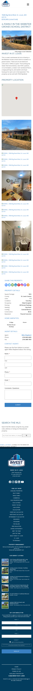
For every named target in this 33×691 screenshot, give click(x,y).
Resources (16, 519)
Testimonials (16, 540)
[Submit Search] (26, 435)
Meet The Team (16, 531)
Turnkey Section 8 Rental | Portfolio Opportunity (19, 568)
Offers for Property (16, 528)
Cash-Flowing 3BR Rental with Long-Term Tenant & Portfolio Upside (19, 560)
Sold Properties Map (16, 500)
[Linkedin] (15, 284)
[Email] (12, 284)
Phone (7, 372)
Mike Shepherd (26, 335)
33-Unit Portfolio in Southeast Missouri (19, 594)
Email (7, 380)
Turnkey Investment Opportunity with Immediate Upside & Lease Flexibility (19, 585)
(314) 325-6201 (16, 476)
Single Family (16, 495)
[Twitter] (9, 284)
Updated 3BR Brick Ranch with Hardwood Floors (17, 603)
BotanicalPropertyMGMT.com (16, 550)
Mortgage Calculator (16, 514)
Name (7, 354)
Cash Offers (16, 507)
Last (6, 368)
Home (2, 445)
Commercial (16, 498)
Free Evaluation (16, 526)
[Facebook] (6, 284)
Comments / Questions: (12, 388)
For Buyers (16, 521)
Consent (16, 640)
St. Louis (16, 538)
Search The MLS (16, 505)
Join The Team (16, 533)
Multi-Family (16, 493)
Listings (8, 445)
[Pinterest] (18, 284)
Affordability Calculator (16, 517)
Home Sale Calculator (16, 512)
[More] (28, 284)
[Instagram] (21, 284)
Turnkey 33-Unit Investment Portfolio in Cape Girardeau (20, 577)
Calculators (16, 510)
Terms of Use (16, 671)
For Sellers (16, 524)
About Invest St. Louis (16, 536)
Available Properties (16, 491)
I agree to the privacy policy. (17, 642)
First (6, 361)
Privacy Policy (16, 669)
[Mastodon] (25, 284)
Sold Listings (16, 502)
